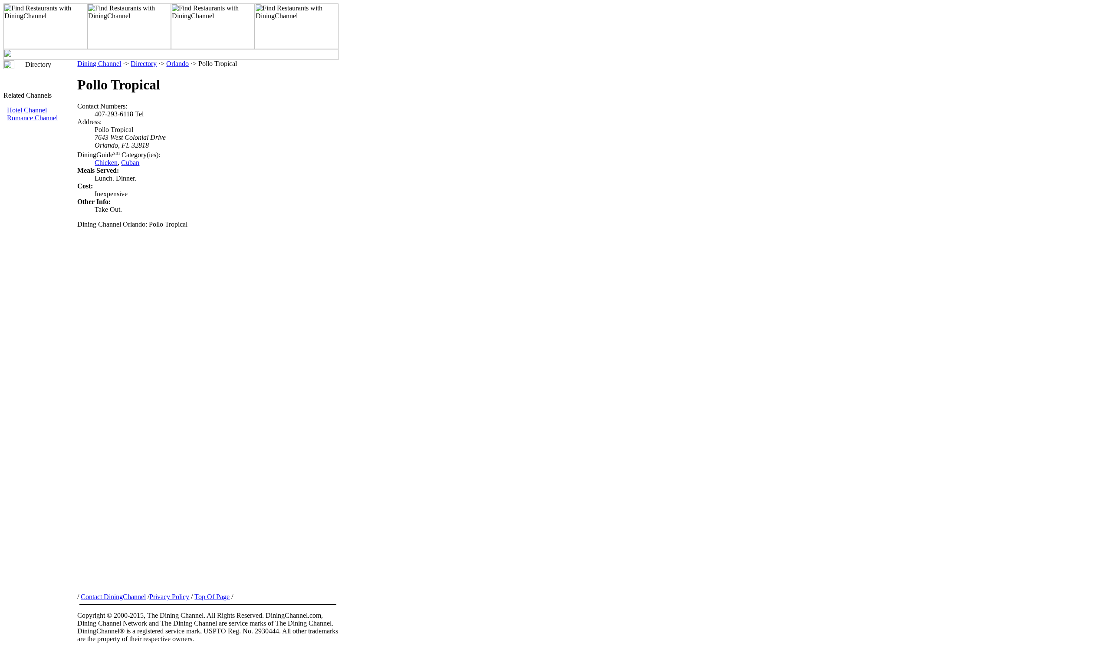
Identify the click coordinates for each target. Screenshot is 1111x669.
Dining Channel (99, 63)
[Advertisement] (40, 268)
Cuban (130, 162)
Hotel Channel (27, 110)
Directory (144, 63)
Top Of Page (212, 596)
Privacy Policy (169, 596)
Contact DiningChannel (113, 596)
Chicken (106, 162)
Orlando (177, 63)
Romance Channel (32, 118)
